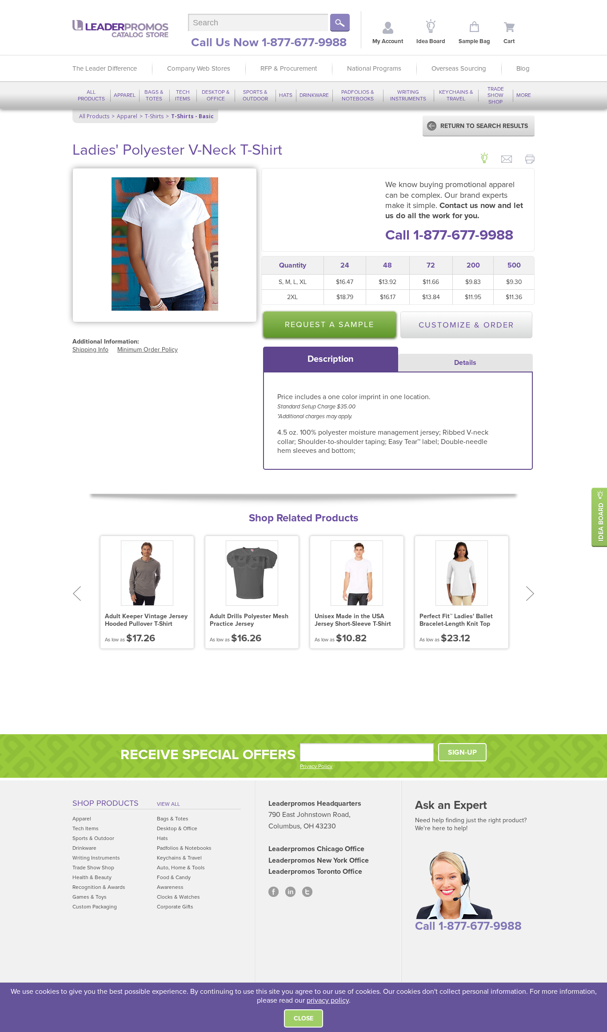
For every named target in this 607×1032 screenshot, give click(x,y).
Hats (285, 95)
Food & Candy (174, 877)
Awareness (170, 887)
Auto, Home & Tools (181, 867)
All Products (91, 95)
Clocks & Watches (178, 897)
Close (303, 1018)
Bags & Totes (154, 95)
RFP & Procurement (288, 68)
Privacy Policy (316, 766)
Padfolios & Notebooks (357, 95)
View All (168, 804)
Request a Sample (329, 324)
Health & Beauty (92, 877)
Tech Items (182, 95)
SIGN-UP (462, 752)
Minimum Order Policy (147, 349)
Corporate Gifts (175, 907)
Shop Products (105, 803)
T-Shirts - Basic (192, 116)
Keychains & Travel (456, 95)
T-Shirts (154, 116)
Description (330, 359)
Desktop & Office (216, 95)
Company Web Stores (198, 68)
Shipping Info (90, 349)
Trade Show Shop (495, 95)
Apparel (125, 95)
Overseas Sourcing (458, 68)
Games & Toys (89, 897)
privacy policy (328, 1000)
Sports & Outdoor (255, 95)
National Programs (374, 68)
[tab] (330, 359)
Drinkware (314, 95)
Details (465, 362)
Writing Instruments (408, 95)
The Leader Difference (104, 68)
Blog (523, 68)
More (523, 95)
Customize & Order (466, 325)
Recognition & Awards (98, 887)
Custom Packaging (94, 907)
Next (530, 593)
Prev (76, 593)
